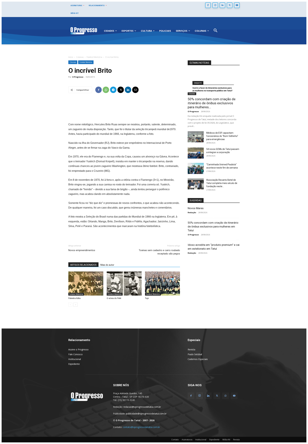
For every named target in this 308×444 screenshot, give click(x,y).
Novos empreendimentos (81, 250)
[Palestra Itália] (85, 283)
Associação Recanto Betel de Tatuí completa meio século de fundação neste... (221, 183)
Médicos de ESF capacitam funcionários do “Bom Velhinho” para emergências (222, 136)
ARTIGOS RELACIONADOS (83, 265)
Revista (191, 349)
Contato (175, 439)
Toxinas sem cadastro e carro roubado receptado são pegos (159, 252)
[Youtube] (237, 5)
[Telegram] (113, 90)
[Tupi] (162, 283)
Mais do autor (107, 265)
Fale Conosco (75, 354)
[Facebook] (208, 5)
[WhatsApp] (106, 90)
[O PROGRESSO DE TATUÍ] (83, 30)
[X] (229, 5)
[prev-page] (70, 305)
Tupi (147, 298)
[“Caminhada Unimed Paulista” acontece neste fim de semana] (196, 168)
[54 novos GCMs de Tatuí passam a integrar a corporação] (196, 153)
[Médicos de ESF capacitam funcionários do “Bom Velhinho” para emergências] (196, 136)
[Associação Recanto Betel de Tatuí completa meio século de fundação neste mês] (196, 183)
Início (70, 57)
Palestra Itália (74, 298)
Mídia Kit (226, 439)
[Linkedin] (222, 5)
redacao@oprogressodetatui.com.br (142, 406)
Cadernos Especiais (198, 359)
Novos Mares (196, 208)
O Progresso (77, 77)
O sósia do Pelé (114, 298)
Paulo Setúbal (195, 354)
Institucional (74, 359)
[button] (215, 30)
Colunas (80, 57)
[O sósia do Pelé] (124, 283)
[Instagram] (215, 5)
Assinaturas (187, 439)
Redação (192, 212)
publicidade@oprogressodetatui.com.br (146, 413)
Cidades (192, 94)
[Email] (135, 90)
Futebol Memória (94, 57)
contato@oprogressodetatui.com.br (141, 427)
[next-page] (75, 305)
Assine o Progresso (78, 349)
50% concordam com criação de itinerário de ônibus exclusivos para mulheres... (211, 103)
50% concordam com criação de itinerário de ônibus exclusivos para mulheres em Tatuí (213, 226)
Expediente (74, 363)
